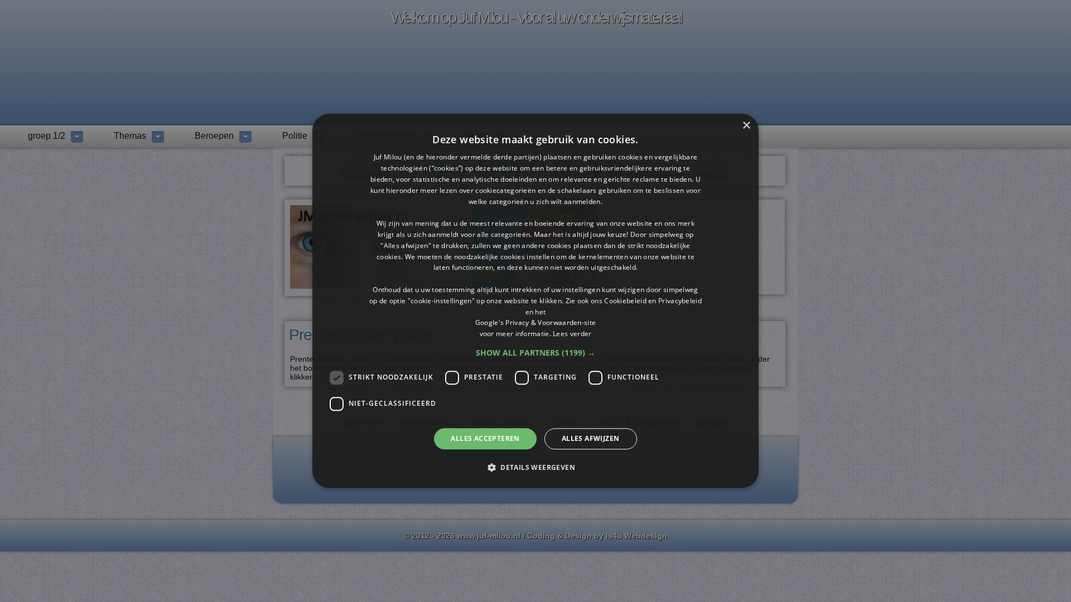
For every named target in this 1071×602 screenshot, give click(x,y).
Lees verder (572, 333)
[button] (535, 353)
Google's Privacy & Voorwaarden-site (535, 323)
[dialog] (535, 301)
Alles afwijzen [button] (591, 438)
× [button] (746, 126)
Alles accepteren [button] (485, 438)
